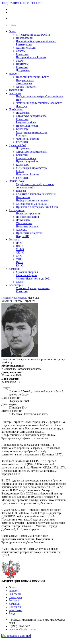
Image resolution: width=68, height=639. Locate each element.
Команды (14, 268)
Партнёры (22, 63)
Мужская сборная (27, 272)
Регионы (14, 239)
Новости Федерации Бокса (32, 76)
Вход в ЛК (22, 236)
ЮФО (19, 265)
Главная (6, 297)
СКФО (20, 252)
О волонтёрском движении (33, 288)
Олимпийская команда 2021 (33, 278)
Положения (23, 197)
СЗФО (20, 249)
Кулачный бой (17, 145)
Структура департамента (31, 115)
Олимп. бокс (16, 180)
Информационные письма (32, 200)
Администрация (26, 47)
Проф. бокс (16, 109)
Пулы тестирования (28, 213)
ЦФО (19, 262)
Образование (24, 223)
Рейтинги (22, 141)
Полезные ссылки (27, 226)
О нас (12, 31)
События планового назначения (35, 193)
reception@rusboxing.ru (22, 629)
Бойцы (20, 171)
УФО (19, 259)
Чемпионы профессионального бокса (39, 102)
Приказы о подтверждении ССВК (37, 206)
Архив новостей (26, 86)
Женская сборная (26, 275)
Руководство (24, 44)
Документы (23, 70)
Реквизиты (15, 610)
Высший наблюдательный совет (36, 41)
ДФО (19, 242)
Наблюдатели (24, 37)
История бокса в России (31, 57)
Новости (14, 73)
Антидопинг (16, 210)
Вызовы (21, 190)
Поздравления (25, 80)
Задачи (20, 60)
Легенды (21, 106)
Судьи (20, 281)
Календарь (22, 128)
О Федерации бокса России (33, 34)
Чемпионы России (27, 138)
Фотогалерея (24, 83)
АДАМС (21, 229)
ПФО (19, 246)
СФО (19, 255)
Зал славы (15, 93)
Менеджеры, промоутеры (31, 132)
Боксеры (21, 135)
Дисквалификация (27, 216)
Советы (20, 50)
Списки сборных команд (31, 203)
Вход (12, 613)
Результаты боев (26, 122)
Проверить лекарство (29, 232)
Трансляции (16, 89)
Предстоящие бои (27, 125)
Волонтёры (16, 285)
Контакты (22, 67)
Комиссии (22, 54)
